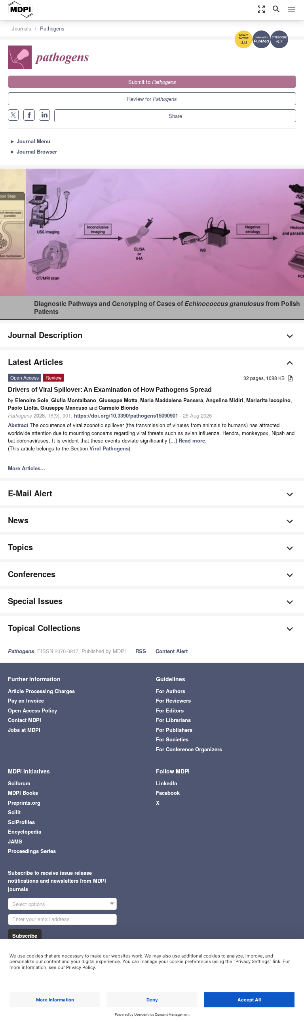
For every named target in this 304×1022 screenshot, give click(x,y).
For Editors (170, 710)
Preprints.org (24, 802)
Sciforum (19, 783)
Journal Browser (33, 151)
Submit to (152, 81)
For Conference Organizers (189, 749)
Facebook (168, 792)
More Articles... (26, 468)
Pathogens (52, 28)
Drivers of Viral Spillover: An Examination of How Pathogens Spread (110, 389)
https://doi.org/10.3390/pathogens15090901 (126, 415)
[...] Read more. (188, 440)
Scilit (14, 812)
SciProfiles (21, 822)
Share (175, 116)
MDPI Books (23, 792)
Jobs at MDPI (24, 729)
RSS (140, 651)
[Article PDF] (290, 379)
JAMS (15, 841)
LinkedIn (166, 783)
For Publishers (174, 729)
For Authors (170, 691)
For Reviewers (173, 700)
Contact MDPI (24, 720)
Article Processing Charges (41, 691)
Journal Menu (30, 141)
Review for (152, 99)
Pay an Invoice (26, 700)
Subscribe (24, 935)
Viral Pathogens (109, 448)
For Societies (172, 739)
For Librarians (173, 720)
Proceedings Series (32, 851)
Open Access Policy (32, 710)
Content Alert (172, 651)
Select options (28, 904)
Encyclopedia (24, 831)
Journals (21, 28)
